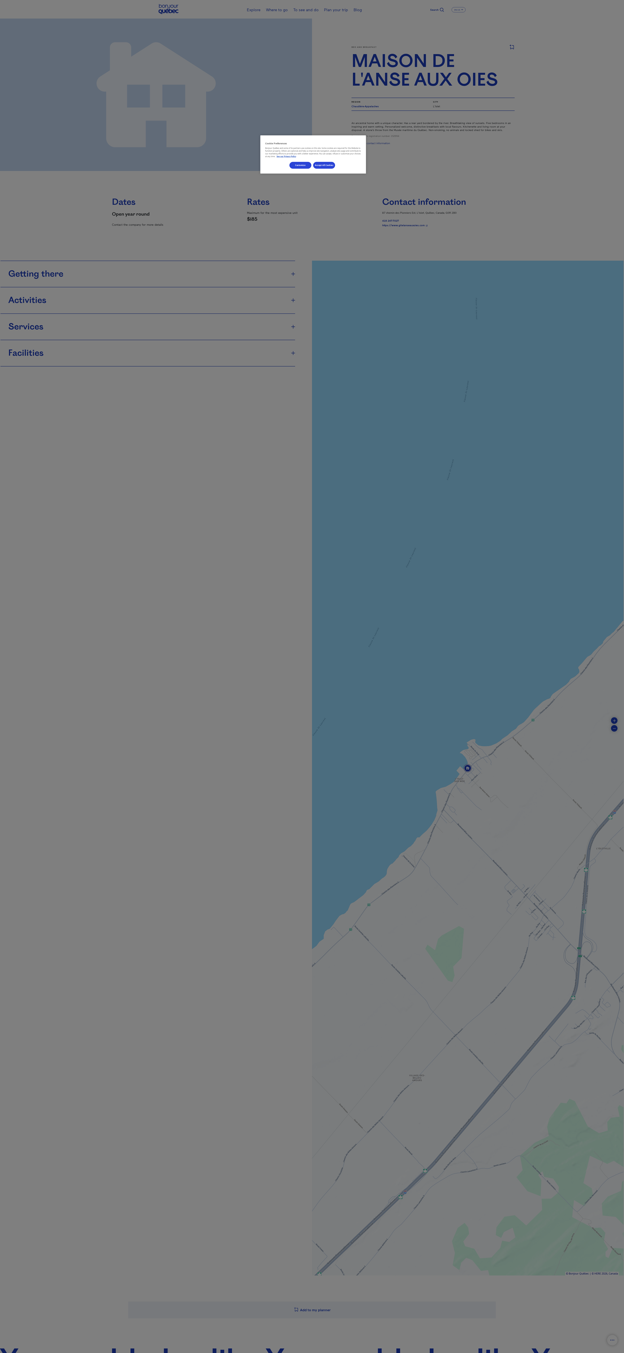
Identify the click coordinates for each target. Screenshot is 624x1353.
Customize (300, 165)
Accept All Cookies (324, 165)
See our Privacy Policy (286, 156)
